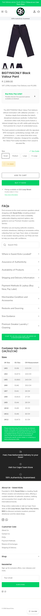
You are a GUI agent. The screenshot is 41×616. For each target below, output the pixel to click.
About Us (5, 530)
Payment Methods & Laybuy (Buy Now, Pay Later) (17, 287)
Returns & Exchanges (9, 544)
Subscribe (20, 585)
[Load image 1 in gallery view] (20, 40)
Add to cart (20, 175)
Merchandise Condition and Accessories (15, 299)
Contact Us (6, 534)
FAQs (4, 537)
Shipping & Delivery (9, 548)
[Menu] (2, 11)
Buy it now (20, 183)
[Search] (7, 11)
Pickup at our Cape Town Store (28, 3)
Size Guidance (8, 316)
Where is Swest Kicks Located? (16, 254)
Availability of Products (13, 269)
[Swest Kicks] (20, 12)
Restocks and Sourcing (12, 308)
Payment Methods (8, 541)
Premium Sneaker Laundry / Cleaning (15, 326)
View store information (11, 195)
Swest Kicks (10, 608)
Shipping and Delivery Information (18, 277)
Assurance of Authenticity (14, 261)
